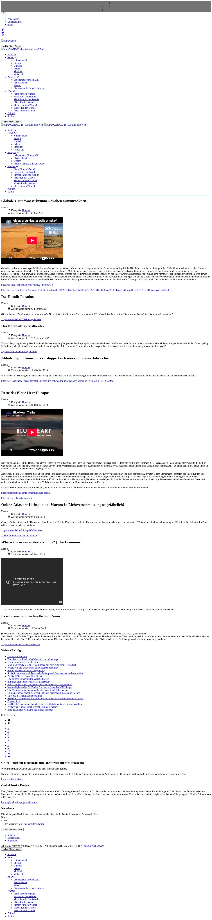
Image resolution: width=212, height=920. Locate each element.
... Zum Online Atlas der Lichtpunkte (19, 535)
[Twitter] (2, 32)
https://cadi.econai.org (12, 779)
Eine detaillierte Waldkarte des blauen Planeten (30, 709)
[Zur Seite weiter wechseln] (8, 754)
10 (8, 751)
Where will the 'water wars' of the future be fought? (32, 667)
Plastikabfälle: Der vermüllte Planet (24, 676)
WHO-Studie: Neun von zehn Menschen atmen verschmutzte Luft (39, 684)
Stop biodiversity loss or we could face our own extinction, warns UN (41, 665)
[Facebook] (2, 29)
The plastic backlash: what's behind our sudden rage (32, 659)
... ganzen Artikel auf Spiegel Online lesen (22, 530)
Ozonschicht (13, 701)
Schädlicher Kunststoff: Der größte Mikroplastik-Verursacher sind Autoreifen (45, 673)
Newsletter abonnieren (12, 829)
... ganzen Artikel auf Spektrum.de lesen (20, 644)
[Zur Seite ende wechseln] (8, 756)
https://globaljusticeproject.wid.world (19, 802)
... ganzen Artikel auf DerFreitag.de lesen (21, 319)
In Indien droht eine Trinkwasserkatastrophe (28, 681)
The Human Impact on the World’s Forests (28, 679)
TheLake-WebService (93, 846)
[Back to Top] (3, 13)
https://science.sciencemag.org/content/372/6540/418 (27, 284)
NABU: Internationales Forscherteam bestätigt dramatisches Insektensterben (44, 704)
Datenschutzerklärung (33, 824)
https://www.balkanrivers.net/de (16, 498)
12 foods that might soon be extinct (24, 695)
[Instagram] (2, 35)
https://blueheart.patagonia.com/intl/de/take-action (25, 492)
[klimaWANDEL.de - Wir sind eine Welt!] (22, 49)
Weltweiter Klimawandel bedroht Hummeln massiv (32, 707)
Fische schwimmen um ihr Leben (23, 662)
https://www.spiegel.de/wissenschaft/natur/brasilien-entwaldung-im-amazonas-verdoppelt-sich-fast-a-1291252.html (57, 381)
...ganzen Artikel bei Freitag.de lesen (19, 351)
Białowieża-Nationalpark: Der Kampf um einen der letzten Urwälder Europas (45, 698)
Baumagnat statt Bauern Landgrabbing (26, 670)
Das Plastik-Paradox (17, 656)
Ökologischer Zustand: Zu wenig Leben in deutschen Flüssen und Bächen (43, 693)
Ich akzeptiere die (24, 824)
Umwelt (26, 210)
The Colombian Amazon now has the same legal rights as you (37, 690)
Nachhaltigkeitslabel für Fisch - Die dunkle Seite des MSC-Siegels (39, 687)
